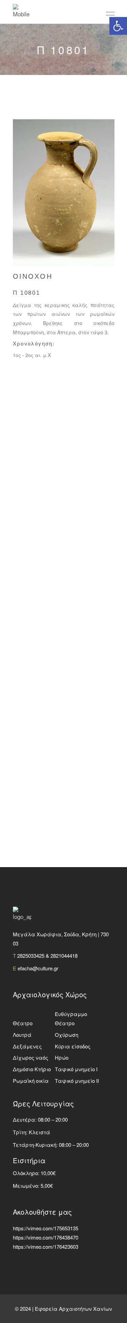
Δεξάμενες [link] (27, 1046)
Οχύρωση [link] (66, 1034)
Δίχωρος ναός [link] (30, 1057)
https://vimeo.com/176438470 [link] (45, 1237)
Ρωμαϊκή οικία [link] (31, 1080)
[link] (118, 26)
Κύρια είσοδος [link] (72, 1046)
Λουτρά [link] (22, 1034)
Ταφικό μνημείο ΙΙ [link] (77, 1080)
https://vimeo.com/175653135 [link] (45, 1228)
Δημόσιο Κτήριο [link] (32, 1069)
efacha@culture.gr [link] (38, 968)
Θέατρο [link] (23, 1023)
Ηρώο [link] (61, 1057)
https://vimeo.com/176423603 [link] (45, 1246)
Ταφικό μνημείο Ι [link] (76, 1069)
